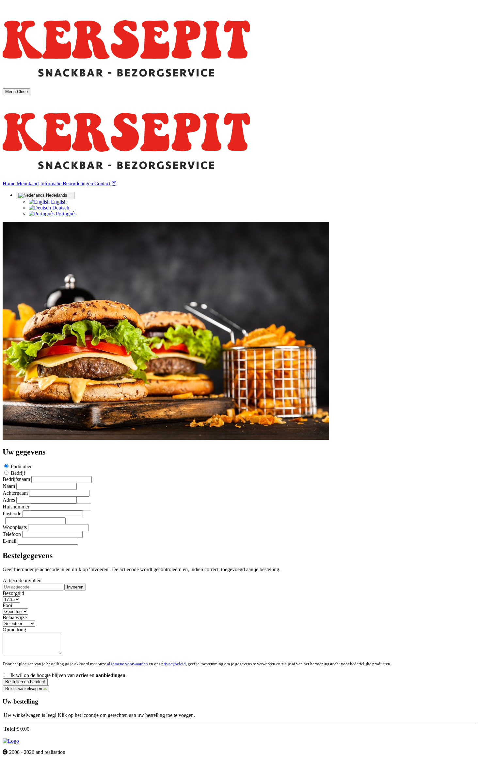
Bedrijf (18, 473)
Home (10, 183)
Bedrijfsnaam (16, 479)
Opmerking (14, 629)
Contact (103, 183)
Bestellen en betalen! (25, 681)
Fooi (7, 605)
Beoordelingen (78, 183)
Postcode (12, 513)
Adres (9, 500)
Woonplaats (15, 527)
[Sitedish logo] (11, 741)
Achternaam (15, 493)
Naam (9, 486)
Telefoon (12, 534)
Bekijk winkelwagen (24, 688)
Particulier (21, 466)
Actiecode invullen (22, 580)
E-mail (9, 541)
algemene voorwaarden (127, 663)
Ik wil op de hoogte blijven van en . (68, 675)
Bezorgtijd (13, 593)
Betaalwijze (15, 617)
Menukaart (28, 183)
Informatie (51, 183)
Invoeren (75, 587)
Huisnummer (16, 506)
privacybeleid (173, 663)
